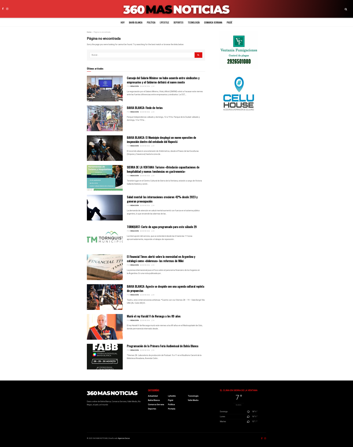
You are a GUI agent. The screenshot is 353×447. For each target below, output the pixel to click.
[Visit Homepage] (176, 9)
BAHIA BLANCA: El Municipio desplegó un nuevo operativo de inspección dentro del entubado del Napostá (161, 139)
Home (89, 32)
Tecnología (194, 22)
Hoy (123, 22)
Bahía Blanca (135, 22)
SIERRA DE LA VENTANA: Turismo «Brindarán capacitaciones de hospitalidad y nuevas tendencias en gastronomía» (163, 169)
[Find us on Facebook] (2, 8)
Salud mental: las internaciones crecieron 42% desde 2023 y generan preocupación (162, 199)
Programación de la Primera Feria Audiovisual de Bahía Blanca (162, 346)
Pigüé (229, 22)
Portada (171, 408)
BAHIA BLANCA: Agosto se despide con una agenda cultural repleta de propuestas (165, 288)
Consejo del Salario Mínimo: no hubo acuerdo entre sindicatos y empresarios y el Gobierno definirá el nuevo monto (163, 80)
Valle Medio (193, 400)
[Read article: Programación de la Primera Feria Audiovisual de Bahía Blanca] (105, 356)
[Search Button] (346, 9)
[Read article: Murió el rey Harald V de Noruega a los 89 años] (105, 327)
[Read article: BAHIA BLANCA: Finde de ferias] (105, 118)
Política (151, 22)
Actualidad (153, 396)
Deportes (178, 22)
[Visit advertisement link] (238, 50)
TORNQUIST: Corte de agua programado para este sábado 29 (162, 226)
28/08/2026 (145, 86)
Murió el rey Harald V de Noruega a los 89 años (154, 316)
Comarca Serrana (213, 22)
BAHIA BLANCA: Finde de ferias (145, 107)
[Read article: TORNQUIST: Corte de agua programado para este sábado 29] (105, 237)
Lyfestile (164, 22)
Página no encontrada (102, 32)
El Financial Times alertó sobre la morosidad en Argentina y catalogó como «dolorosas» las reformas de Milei (161, 258)
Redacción (134, 86)
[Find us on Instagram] (7, 8)
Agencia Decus (124, 438)
